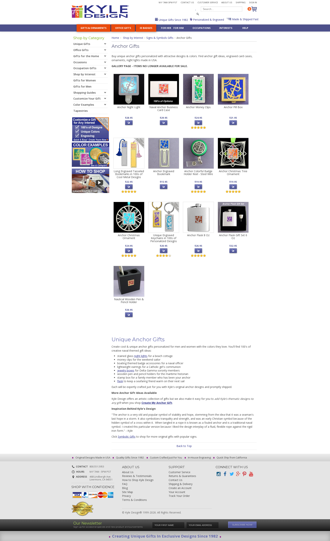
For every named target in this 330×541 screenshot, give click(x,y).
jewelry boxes (125, 370)
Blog (125, 488)
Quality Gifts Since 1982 (129, 457)
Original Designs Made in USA (92, 457)
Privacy (126, 496)
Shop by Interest (133, 38)
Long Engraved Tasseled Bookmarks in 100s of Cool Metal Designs (129, 174)
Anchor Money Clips (198, 107)
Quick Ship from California (231, 457)
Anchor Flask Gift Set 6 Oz (233, 236)
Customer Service (207, 2)
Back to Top (184, 446)
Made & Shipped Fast (245, 19)
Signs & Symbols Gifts (159, 38)
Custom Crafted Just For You (165, 457)
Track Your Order (179, 496)
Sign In (253, 2)
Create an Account (180, 488)
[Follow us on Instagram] (218, 474)
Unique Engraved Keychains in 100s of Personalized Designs (163, 238)
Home (115, 38)
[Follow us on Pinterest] (244, 474)
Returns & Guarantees (182, 476)
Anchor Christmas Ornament (129, 236)
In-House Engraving (199, 457)
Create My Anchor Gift (157, 403)
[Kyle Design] (100, 11)
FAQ (124, 484)
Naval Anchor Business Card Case (163, 108)
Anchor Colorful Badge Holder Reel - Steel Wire (198, 172)
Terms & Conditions (134, 500)
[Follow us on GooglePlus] (238, 474)
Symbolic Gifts (126, 436)
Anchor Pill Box (233, 107)
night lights (140, 356)
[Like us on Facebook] (225, 474)
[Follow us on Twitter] (231, 474)
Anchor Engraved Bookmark (163, 172)
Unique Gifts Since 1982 (173, 20)
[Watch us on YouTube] (251, 474)
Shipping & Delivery (180, 484)
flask (120, 381)
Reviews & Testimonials (137, 476)
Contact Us (187, 2)
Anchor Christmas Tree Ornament (233, 172)
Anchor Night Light (128, 107)
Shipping (241, 2)
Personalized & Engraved (208, 19)
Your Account (177, 492)
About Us (226, 2)
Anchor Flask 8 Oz (198, 235)
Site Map (127, 492)
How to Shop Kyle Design (138, 480)
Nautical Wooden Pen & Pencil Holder (129, 300)
